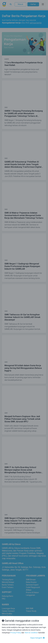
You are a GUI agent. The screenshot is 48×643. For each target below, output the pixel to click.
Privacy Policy (15, 633)
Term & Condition (31, 633)
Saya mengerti (36, 638)
